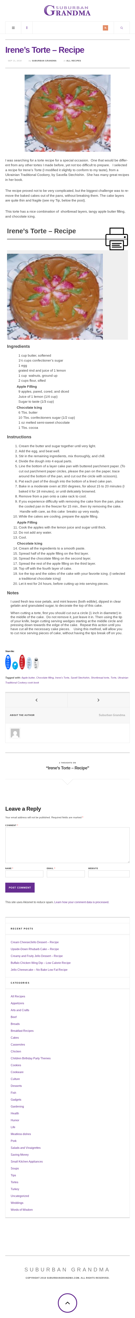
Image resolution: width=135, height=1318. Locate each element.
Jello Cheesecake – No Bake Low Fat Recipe (39, 969)
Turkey (15, 1189)
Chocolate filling (45, 677)
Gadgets (16, 1099)
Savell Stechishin (80, 677)
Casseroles (18, 1044)
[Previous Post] (36, 700)
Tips (13, 1175)
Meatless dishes (21, 1134)
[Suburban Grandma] (67, 10)
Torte (113, 677)
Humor (15, 1120)
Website (93, 868)
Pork (14, 1140)
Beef (14, 1017)
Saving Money (20, 1154)
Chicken (16, 1051)
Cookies (16, 1065)
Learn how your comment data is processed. (81, 902)
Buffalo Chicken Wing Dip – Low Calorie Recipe (41, 962)
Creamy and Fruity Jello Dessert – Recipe (37, 955)
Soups (15, 1168)
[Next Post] (99, 700)
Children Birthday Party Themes (31, 1058)
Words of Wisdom (22, 1209)
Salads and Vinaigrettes (26, 1147)
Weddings (17, 1202)
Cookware (17, 1072)
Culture (15, 1078)
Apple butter (28, 677)
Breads (15, 1023)
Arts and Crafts (20, 1010)
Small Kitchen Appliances (27, 1161)
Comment (11, 825)
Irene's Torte (62, 677)
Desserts (16, 1085)
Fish (13, 1092)
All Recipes (73, 61)
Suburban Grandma (44, 61)
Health (15, 1113)
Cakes (15, 1037)
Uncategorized (20, 1195)
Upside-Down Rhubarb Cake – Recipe (35, 949)
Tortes (14, 1182)
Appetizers (17, 1003)
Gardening (17, 1106)
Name (9, 868)
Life (13, 1127)
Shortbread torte (100, 677)
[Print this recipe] (116, 239)
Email (51, 868)
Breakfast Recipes (22, 1030)
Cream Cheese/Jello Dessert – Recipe (35, 942)
